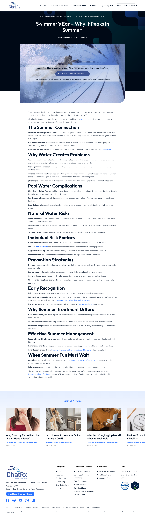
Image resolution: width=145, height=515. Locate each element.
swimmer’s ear (86, 119)
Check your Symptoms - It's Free (71, 74)
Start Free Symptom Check (20, 494)
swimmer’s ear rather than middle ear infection (75, 300)
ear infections (105, 149)
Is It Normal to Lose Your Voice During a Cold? (63, 437)
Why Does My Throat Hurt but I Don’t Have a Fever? (23, 437)
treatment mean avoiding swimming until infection (71, 350)
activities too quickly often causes (82, 360)
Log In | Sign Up (106, 5)
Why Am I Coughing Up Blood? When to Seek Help (104, 437)
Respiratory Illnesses (65, 443)
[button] (3, 429)
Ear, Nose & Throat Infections (27, 443)
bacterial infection (86, 304)
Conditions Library (12, 443)
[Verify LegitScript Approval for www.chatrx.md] (135, 485)
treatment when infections (39, 374)
